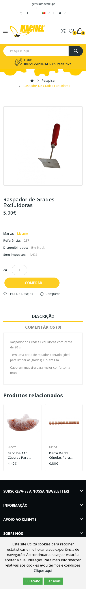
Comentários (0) (43, 327)
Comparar (52, 294)
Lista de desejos (20, 294)
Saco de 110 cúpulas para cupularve (18, 455)
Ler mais (54, 581)
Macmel (22, 233)
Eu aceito (32, 581)
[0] (71, 31)
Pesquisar (49, 80)
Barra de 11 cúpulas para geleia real (59, 455)
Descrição (43, 316)
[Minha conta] (62, 13)
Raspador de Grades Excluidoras (46, 86)
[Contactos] (22, 13)
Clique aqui (43, 570)
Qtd (6, 270)
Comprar (33, 282)
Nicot (12, 447)
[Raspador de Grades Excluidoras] (43, 146)
